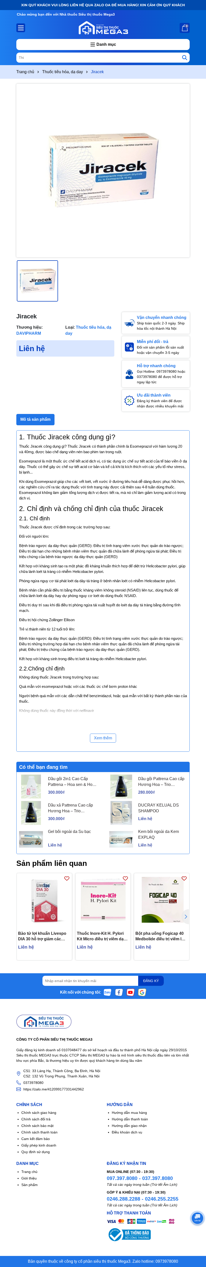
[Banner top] (103, 5)
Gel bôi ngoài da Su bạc (69, 831)
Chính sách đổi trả (35, 1119)
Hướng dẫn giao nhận (129, 1126)
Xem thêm (103, 738)
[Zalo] (108, 992)
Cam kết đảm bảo (35, 1139)
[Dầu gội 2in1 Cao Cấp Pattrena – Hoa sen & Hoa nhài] (31, 786)
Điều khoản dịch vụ (127, 1132)
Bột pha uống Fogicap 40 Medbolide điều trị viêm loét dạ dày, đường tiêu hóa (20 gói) (161, 936)
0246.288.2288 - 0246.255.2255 (142, 1199)
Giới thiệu (29, 1178)
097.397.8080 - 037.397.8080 (140, 1178)
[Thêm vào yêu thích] (66, 878)
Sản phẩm (29, 1185)
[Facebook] (119, 992)
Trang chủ (29, 1172)
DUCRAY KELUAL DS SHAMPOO (158, 808)
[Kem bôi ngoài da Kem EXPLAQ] (121, 839)
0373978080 (33, 1083)
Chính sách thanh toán (39, 1132)
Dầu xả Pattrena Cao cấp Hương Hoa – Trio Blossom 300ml (70, 808)
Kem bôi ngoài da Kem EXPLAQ (158, 834)
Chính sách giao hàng (38, 1113)
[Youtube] (131, 992)
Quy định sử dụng (35, 1152)
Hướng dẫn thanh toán (130, 1119)
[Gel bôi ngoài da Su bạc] (31, 839)
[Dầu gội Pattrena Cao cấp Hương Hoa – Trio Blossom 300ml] (121, 786)
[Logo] (103, 27)
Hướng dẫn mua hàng (129, 1113)
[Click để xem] (103, 170)
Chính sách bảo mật (37, 1126)
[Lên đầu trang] (196, 1237)
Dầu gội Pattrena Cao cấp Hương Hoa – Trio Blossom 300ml (161, 782)
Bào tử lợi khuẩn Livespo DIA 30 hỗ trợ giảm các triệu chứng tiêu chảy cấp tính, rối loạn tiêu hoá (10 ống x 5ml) (42, 936)
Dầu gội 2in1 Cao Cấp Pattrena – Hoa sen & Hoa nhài (71, 782)
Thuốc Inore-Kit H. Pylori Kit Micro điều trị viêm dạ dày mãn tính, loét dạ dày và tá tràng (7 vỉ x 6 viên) (100, 936)
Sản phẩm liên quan (51, 863)
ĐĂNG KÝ (151, 981)
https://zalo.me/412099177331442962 (53, 1089)
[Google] (142, 992)
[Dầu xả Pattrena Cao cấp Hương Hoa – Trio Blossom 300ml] (31, 813)
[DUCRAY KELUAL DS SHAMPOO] (121, 813)
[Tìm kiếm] (184, 57)
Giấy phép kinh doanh (38, 1145)
